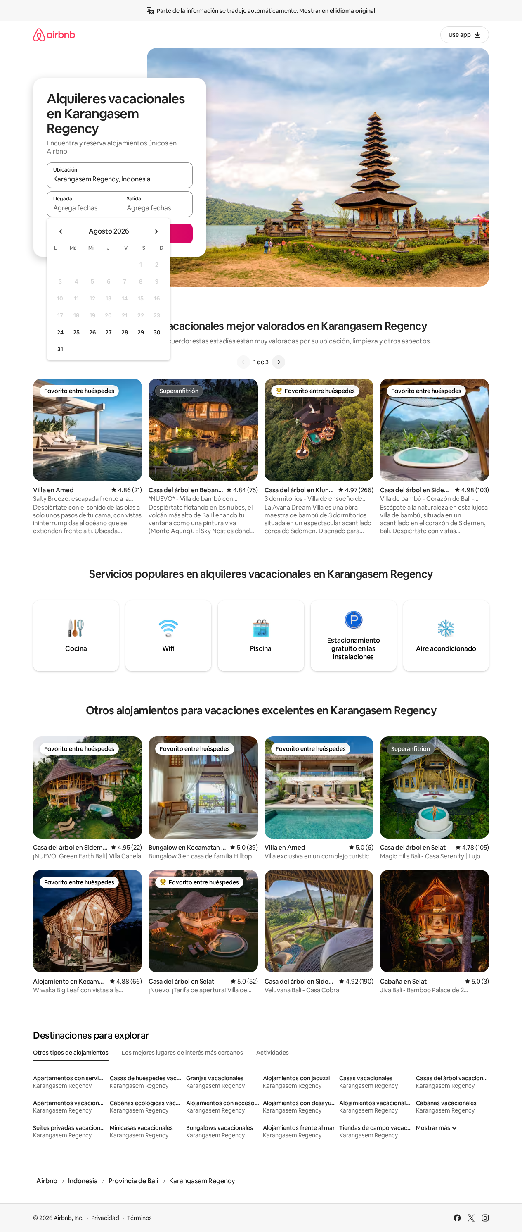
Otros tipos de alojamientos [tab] (71, 1052)
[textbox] (83, 208)
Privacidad (105, 1218)
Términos (139, 1218)
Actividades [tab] (272, 1052)
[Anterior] (243, 362)
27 (108, 332)
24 (60, 332)
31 (60, 349)
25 (76, 332)
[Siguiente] (278, 362)
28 (124, 332)
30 (157, 332)
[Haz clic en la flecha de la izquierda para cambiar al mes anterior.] (61, 231)
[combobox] (119, 179)
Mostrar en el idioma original (337, 10)
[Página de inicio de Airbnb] (54, 34)
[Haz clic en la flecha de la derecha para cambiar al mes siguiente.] (156, 231)
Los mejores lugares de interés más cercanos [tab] (182, 1052)
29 (140, 332)
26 (92, 332)
